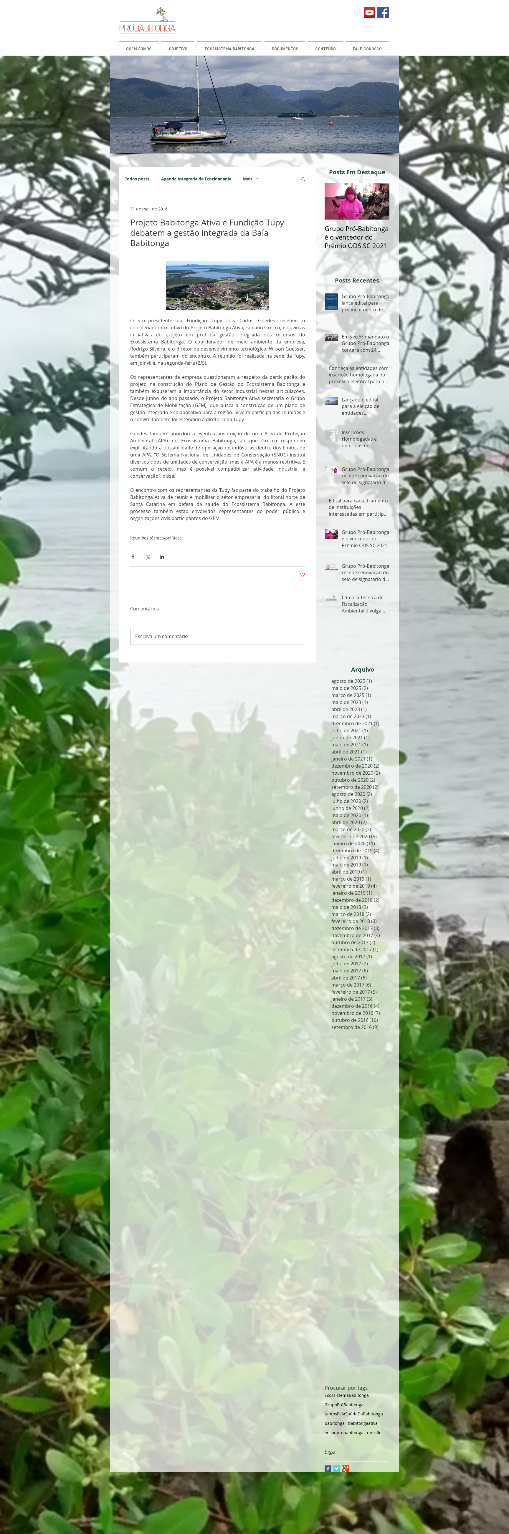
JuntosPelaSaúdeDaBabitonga (354, 1414)
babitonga (335, 1423)
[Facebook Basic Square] (328, 1468)
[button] (303, 178)
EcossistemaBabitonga (347, 1395)
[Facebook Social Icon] (383, 12)
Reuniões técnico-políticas (156, 538)
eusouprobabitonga (344, 1432)
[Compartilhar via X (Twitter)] (147, 557)
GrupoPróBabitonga (344, 1404)
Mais (247, 178)
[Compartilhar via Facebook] (133, 557)
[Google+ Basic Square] (345, 1468)
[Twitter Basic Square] (336, 1468)
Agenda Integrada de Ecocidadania (196, 178)
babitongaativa (363, 1423)
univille (374, 1432)
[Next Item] (380, 201)
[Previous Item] (334, 201)
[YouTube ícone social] (369, 12)
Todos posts (137, 178)
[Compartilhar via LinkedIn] (162, 557)
